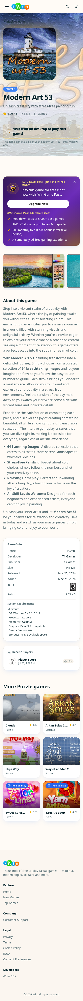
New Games (11, 897)
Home (7, 892)
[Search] (67, 6)
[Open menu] (6, 6)
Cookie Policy (12, 948)
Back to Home (16, 21)
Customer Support (15, 920)
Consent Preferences (17, 959)
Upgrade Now (38, 204)
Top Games (10, 903)
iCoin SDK (9, 976)
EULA (6, 954)
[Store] (76, 6)
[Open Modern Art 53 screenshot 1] (33, 271)
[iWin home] (20, 6)
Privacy (8, 937)
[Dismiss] (74, 182)
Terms (7, 942)
